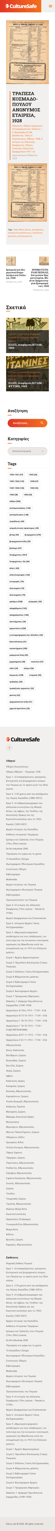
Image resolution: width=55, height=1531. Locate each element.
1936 (13, 495)
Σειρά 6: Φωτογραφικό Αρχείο (21, 991)
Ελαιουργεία (17, 595)
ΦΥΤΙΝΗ (14, 695)
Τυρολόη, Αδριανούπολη (18, 1204)
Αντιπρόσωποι (19, 515)
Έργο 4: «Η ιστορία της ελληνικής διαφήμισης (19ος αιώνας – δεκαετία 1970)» (25, 909)
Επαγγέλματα (18, 608)
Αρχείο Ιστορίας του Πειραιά (21, 884)
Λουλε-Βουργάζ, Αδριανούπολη (22, 1101)
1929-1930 (16, 488)
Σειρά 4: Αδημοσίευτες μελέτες (22, 976)
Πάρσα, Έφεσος (14, 1152)
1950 (28, 495)
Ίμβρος (9, 1076)
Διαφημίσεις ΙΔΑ (19, 561)
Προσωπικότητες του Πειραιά (21, 900)
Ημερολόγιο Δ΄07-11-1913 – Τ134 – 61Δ (26, 1035)
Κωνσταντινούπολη (16, 1214)
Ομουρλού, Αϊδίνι (15, 1142)
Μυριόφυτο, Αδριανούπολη (20, 1127)
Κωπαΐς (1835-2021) (16, 824)
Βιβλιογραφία (13, 874)
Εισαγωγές (16, 581)
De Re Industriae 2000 (17, 848)
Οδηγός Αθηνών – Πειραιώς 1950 (23, 771)
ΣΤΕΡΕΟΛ (35, 675)
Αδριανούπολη (13, 1045)
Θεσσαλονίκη (18, 642)
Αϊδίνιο (10, 1234)
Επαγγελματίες (19, 615)
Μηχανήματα (17, 662)
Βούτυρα (15, 548)
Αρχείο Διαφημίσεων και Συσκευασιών (26, 918)
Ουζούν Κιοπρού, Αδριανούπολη (22, 1147)
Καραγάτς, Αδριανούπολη (19, 1244)
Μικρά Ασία (12, 1229)
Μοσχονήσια (12, 1122)
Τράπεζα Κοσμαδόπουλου (19, 233)
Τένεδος (10, 1193)
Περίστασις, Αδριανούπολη (20, 1163)
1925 (33, 475)
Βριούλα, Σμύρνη (14, 1239)
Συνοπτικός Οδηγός (16, 869)
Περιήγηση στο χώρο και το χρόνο (24, 853)
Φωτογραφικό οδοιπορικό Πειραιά (24, 889)
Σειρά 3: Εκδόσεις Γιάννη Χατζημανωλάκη (27, 971)
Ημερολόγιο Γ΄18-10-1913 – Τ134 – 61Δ (26, 1020)
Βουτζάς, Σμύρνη (14, 1065)
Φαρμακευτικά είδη (20, 702)
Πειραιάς (16, 675)
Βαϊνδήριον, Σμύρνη (16, 1055)
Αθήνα (21, 230)
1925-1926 (16, 481)
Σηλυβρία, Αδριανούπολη (19, 1173)
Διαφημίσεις (37, 230)
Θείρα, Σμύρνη (13, 1070)
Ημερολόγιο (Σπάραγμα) (18, 1219)
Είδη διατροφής (19, 575)
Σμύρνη (9, 1188)
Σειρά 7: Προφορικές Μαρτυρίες (22, 996)
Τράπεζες (16, 682)
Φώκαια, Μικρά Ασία (16, 1209)
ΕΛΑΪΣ (14, 568)
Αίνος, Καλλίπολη (15, 1050)
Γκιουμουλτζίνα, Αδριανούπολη (22, 1224)
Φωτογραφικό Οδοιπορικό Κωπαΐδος (25, 864)
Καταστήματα (18, 648)
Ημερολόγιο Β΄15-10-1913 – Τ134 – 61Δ (26, 1015)
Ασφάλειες (16, 521)
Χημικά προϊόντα (19, 708)
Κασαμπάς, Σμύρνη (15, 1086)
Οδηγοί (29, 145)
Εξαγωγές (35, 601)
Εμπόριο (16, 601)
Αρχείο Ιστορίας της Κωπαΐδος (22, 829)
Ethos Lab (11, 1524)
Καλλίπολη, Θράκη (15, 1081)
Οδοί (13, 668)
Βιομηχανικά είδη (20, 541)
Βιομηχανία (33, 535)
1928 (15, 230)
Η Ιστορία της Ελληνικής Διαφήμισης (27, 142)
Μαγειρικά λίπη (18, 655)
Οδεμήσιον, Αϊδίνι (15, 1137)
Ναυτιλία (37, 662)
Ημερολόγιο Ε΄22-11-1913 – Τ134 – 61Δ (26, 1040)
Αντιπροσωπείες (20, 508)
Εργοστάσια (17, 628)
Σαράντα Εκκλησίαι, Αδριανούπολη (23, 1178)
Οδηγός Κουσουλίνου (17, 766)
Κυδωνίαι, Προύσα (15, 1106)
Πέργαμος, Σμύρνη (15, 1157)
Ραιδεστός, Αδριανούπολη (19, 1168)
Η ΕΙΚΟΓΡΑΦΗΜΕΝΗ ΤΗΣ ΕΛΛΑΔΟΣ (26, 635)
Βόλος (28, 230)
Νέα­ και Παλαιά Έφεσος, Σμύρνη (22, 1132)
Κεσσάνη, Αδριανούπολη (18, 1091)
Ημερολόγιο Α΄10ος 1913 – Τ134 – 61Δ (26, 1010)
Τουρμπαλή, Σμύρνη (16, 1198)
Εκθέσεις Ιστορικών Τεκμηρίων (22, 834)
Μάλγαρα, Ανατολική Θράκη (20, 1117)
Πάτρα (29, 668)
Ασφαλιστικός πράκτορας (24, 528)
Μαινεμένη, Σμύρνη (15, 1111)
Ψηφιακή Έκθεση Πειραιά (19, 1263)
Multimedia (11, 879)
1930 (34, 488)
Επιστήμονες (17, 621)
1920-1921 (16, 475)
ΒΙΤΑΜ (14, 535)
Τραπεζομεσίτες (24, 236)
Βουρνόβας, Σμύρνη (16, 1060)
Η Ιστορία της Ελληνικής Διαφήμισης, (24, 334)
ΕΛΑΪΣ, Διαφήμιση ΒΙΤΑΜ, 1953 (25, 346)
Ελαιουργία (16, 588)
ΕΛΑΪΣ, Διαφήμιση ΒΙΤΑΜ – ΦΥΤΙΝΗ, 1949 (26, 385)
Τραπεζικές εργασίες (21, 688)
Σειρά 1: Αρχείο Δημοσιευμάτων (22, 957)
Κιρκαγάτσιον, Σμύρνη (17, 1096)
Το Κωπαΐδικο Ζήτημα (17, 859)
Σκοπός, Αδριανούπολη (18, 1183)
